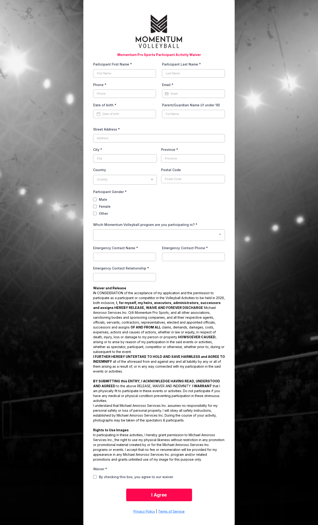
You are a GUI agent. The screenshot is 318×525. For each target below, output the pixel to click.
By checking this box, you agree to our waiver (136, 477)
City (97, 150)
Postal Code (171, 170)
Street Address (106, 129)
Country (99, 170)
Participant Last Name (181, 64)
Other (103, 213)
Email (167, 85)
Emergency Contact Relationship (121, 268)
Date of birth (104, 105)
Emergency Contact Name (115, 248)
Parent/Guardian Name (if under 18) (191, 105)
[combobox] (125, 180)
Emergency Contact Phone (185, 248)
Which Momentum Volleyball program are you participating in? (145, 225)
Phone (99, 85)
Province (169, 150)
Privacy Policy (144, 511)
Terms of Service (171, 511)
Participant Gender (110, 192)
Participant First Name (112, 64)
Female (105, 206)
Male (103, 199)
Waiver (100, 469)
